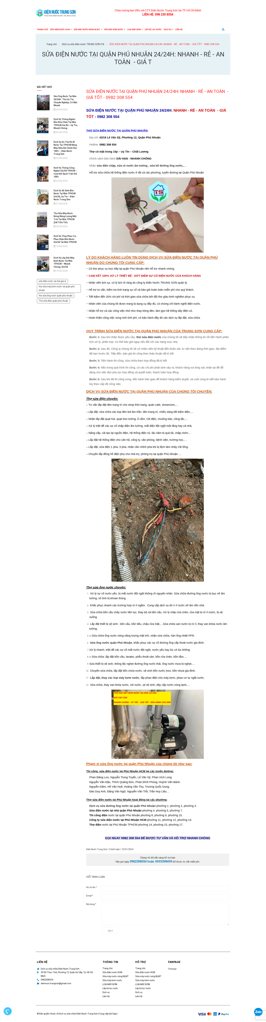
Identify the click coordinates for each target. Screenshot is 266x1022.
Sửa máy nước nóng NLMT (116, 976)
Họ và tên (91, 887)
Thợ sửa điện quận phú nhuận (53, 301)
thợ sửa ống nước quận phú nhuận (56, 295)
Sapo (114, 1013)
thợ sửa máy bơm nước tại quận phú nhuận (57, 288)
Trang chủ (108, 968)
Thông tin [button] (110, 962)
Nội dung (91, 904)
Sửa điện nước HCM (112, 972)
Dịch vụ (106, 992)
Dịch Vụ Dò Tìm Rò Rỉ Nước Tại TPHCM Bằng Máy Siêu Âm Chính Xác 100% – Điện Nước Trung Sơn (65, 148)
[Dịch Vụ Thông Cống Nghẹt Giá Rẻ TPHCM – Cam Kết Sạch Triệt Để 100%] (42, 174)
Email (89, 895)
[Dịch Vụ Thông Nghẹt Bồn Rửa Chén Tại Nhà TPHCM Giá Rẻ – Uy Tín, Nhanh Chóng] (42, 125)
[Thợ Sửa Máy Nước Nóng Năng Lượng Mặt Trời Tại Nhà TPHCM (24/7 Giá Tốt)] (42, 219)
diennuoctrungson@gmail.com (56, 983)
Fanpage (172, 969)
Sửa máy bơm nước (112, 980)
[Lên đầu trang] (258, 1000)
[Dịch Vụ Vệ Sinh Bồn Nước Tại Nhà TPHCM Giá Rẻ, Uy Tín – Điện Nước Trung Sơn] (42, 196)
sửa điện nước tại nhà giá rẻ (52, 281)
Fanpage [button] (174, 962)
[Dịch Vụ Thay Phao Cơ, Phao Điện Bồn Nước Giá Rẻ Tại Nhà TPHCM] (42, 242)
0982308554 (47, 979)
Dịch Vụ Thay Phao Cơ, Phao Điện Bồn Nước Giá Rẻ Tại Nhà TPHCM (65, 239)
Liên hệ (106, 996)
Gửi (110, 931)
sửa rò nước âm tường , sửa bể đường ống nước (150, 165)
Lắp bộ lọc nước (110, 988)
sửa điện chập (106, 165)
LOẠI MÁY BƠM (110, 984)
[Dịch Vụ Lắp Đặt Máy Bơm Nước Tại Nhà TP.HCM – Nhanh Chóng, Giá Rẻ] (43, 264)
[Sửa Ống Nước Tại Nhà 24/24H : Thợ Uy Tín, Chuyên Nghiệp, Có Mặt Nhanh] (43, 102)
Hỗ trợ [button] (140, 962)
